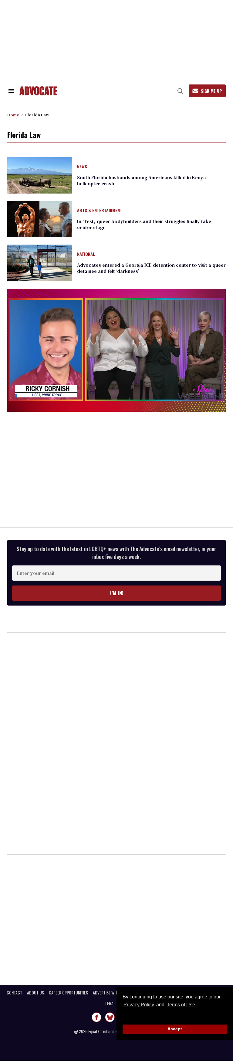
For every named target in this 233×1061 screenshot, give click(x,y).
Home (13, 115)
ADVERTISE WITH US (109, 993)
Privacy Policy (138, 1004)
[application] (116, 350)
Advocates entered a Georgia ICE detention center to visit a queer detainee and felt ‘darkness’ (151, 268)
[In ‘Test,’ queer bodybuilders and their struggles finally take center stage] (39, 219)
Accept (174, 1028)
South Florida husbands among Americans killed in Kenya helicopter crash (141, 180)
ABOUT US (35, 993)
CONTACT (14, 993)
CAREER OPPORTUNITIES (68, 993)
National (86, 254)
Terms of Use (181, 1004)
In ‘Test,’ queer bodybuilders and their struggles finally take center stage (144, 224)
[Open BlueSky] (110, 1017)
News (82, 167)
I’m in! (116, 593)
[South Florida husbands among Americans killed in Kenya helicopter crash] (39, 175)
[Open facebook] (96, 1017)
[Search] (180, 90)
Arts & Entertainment (99, 210)
